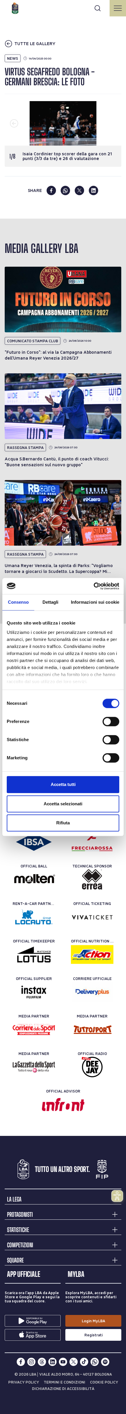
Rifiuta (63, 822)
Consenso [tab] (18, 602)
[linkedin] (93, 190)
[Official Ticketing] (92, 917)
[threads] (42, 1362)
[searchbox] (63, 7)
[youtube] (63, 1362)
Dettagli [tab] (50, 602)
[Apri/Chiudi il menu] (118, 8)
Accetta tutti (63, 784)
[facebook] (51, 190)
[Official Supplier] (34, 992)
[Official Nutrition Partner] (92, 954)
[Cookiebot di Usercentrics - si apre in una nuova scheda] (93, 586)
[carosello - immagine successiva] (112, 123)
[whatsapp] (65, 190)
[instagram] (31, 1362)
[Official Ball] (34, 879)
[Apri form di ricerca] (97, 8)
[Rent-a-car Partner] (34, 917)
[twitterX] (73, 1362)
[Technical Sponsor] (92, 879)
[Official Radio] (92, 1067)
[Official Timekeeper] (34, 954)
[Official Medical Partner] (34, 842)
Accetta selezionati (63, 803)
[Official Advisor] (63, 1104)
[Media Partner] (34, 1029)
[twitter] (79, 190)
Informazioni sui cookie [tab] (95, 602)
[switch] (111, 721)
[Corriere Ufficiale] (92, 992)
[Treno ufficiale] (92, 842)
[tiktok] (84, 1362)
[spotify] (105, 1362)
